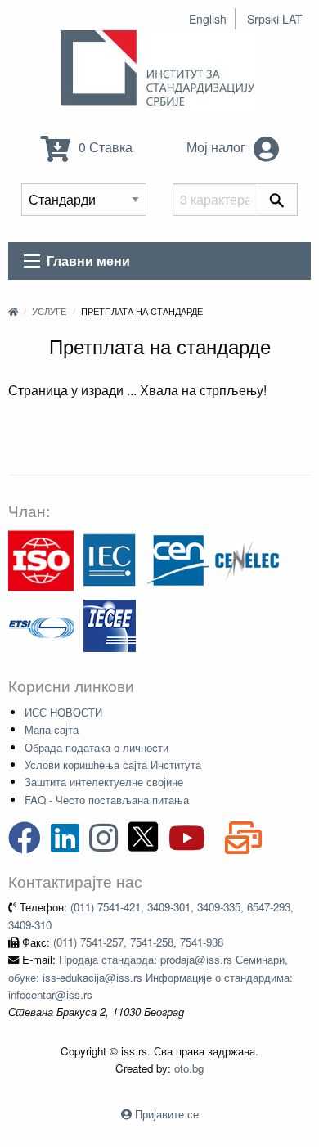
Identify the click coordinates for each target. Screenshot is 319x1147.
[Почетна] (13, 310)
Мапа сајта (52, 729)
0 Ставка (104, 146)
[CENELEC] (247, 559)
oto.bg (189, 1068)
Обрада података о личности (96, 747)
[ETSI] (41, 624)
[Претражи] (277, 199)
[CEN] (178, 559)
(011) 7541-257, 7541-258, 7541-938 (138, 942)
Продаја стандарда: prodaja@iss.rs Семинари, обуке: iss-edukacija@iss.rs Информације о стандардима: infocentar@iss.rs (150, 976)
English (208, 19)
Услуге (49, 310)
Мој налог (217, 146)
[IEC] (109, 559)
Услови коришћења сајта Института (113, 764)
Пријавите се (167, 1114)
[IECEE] (109, 624)
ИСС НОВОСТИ (63, 712)
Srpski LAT (275, 19)
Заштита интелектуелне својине (104, 781)
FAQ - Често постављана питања (107, 799)
